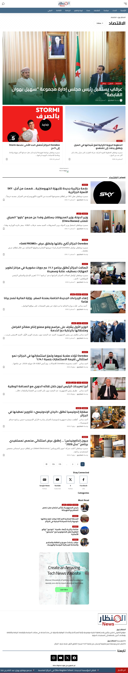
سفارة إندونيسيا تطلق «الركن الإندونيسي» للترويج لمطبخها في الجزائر (48, 413)
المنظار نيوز (122, 17)
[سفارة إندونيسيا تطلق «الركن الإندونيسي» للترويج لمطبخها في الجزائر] (108, 417)
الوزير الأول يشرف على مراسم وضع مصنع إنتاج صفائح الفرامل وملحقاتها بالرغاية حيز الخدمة (50, 328)
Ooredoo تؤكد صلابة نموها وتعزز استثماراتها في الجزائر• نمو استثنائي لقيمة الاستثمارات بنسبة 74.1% (50, 357)
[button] (124, 4)
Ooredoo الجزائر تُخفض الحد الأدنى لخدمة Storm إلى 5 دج (34, 146)
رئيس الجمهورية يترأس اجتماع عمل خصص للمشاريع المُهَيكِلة (60, 509)
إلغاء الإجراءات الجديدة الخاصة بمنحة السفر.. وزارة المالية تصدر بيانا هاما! (46, 299)
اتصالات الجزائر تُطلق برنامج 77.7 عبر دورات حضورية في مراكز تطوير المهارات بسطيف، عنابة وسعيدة (47, 269)
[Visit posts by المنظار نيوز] (121, 100)
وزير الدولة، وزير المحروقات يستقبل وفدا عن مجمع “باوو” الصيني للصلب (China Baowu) (47, 219)
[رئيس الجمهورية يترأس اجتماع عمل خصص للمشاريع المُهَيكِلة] (84, 507)
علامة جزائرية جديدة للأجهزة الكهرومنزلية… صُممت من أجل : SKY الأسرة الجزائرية (48, 190)
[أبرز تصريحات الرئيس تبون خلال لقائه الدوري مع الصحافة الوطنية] (108, 388)
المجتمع (78, 294)
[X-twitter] (67, 658)
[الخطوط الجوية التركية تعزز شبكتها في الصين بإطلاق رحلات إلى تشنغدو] (95, 124)
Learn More (64, 589)
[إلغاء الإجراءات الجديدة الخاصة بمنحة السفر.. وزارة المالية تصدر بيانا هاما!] (108, 302)
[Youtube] (57, 483)
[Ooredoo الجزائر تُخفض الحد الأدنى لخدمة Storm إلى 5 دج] (32, 124)
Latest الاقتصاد (117, 177)
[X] (70, 483)
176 (53, 464)
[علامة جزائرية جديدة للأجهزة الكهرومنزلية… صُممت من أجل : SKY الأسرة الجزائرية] (108, 192)
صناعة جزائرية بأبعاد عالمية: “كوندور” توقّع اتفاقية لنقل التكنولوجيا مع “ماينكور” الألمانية (60, 532)
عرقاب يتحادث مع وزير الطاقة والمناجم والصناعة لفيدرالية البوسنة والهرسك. (62, 544)
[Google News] (44, 483)
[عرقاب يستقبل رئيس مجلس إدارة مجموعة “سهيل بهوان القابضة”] (64, 68)
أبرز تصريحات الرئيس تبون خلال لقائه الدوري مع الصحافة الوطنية (48, 386)
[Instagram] (54, 658)
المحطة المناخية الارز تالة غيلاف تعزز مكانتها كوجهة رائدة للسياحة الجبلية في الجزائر (59, 520)
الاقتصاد (118, 83)
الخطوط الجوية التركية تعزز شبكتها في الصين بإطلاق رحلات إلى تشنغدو (98, 146)
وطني (104, 83)
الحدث (79, 323)
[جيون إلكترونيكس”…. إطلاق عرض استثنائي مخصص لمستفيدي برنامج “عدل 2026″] (108, 446)
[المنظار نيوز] (64, 3)
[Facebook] (83, 483)
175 (59, 464)
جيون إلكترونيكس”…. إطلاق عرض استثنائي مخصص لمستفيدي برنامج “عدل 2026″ (48, 442)
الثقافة (79, 408)
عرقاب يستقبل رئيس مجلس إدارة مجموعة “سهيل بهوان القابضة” (67, 92)
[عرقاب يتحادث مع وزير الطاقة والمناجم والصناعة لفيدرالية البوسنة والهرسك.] (84, 542)
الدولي (110, 83)
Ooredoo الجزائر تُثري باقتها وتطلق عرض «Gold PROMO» (53, 243)
